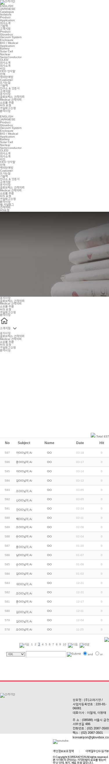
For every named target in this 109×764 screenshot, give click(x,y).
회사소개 (5, 23)
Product (5, 17)
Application (7, 20)
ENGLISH (6, 6)
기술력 (4, 25)
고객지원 (5, 28)
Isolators (5, 14)
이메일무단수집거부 (97, 751)
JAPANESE (7, 8)
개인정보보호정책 (63, 751)
